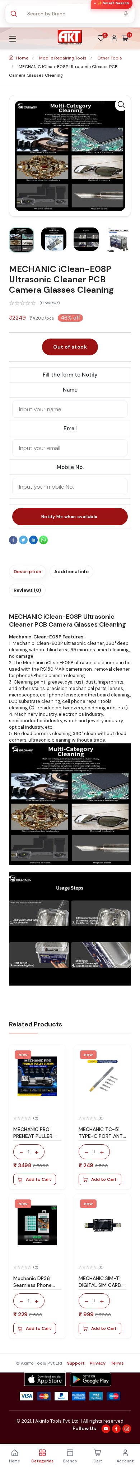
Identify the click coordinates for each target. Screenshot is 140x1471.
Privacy (98, 1363)
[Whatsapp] (43, 542)
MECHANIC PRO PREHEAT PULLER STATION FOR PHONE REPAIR (32, 1139)
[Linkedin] (34, 542)
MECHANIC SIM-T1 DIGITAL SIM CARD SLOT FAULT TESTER (102, 1285)
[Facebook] (14, 542)
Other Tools (109, 58)
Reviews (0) (27, 590)
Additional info (71, 572)
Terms (117, 1363)
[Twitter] (24, 542)
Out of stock (70, 347)
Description (27, 572)
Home (22, 58)
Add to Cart (38, 1179)
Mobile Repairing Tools (63, 58)
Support (76, 1363)
